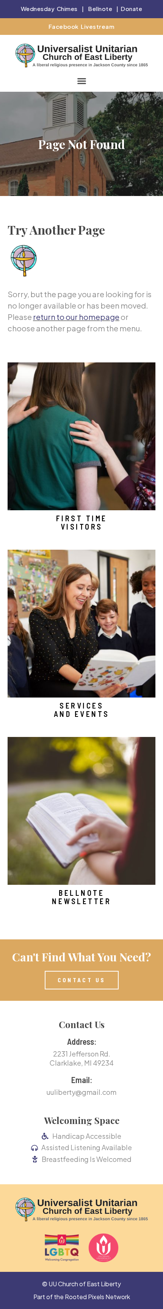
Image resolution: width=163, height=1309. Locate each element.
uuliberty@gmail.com (81, 1092)
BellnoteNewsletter (81, 897)
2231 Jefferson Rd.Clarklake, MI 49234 (82, 1058)
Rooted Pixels (84, 1297)
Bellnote (100, 8)
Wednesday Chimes (49, 8)
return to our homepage (76, 316)
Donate (131, 8)
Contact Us (82, 1024)
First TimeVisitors (81, 522)
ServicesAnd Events (82, 709)
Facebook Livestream (82, 26)
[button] (81, 81)
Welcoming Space (81, 1120)
